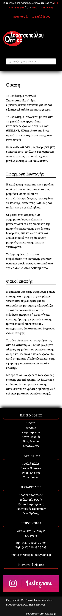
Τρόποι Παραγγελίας (31, 504)
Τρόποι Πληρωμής (31, 499)
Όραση (31, 423)
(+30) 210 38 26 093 (42, 7)
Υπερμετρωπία (31, 432)
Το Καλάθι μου (40, 16)
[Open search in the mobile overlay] (31, 61)
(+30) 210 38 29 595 (34, 542)
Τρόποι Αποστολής (31, 495)
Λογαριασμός (20, 16)
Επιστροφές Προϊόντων (31, 508)
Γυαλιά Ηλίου (31, 463)
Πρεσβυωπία (31, 441)
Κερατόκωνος (31, 446)
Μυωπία (31, 427)
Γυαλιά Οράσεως (31, 468)
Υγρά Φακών (31, 477)
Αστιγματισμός (31, 437)
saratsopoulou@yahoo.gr (35, 554)
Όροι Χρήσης (31, 513)
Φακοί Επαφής (31, 472)
